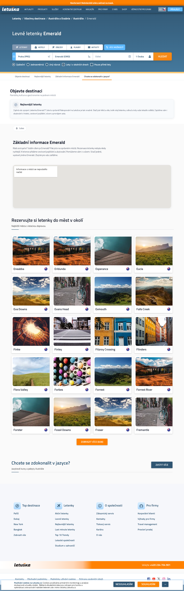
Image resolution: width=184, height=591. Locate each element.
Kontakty (100, 519)
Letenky (16, 18)
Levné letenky (62, 519)
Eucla (139, 269)
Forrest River (144, 390)
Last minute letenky (65, 529)
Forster (18, 430)
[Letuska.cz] (10, 9)
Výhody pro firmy (146, 519)
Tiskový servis (103, 524)
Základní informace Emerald (67, 76)
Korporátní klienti (146, 513)
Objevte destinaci (22, 76)
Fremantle (142, 430)
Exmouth (101, 309)
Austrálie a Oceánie (59, 18)
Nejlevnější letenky (42, 76)
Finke (17, 349)
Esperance (101, 269)
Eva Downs (20, 309)
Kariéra (99, 529)
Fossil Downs (62, 430)
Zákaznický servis (105, 513)
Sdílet (21, 128)
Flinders (141, 349)
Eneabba (19, 269)
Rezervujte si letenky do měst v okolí (47, 220)
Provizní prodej (145, 529)
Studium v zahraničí (65, 545)
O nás (99, 535)
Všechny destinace (34, 18)
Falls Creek (143, 309)
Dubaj (16, 519)
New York (18, 524)
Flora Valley (21, 390)
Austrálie (78, 18)
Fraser (99, 430)
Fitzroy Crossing (105, 349)
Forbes (58, 390)
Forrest (99, 390)
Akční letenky (61, 513)
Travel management (147, 524)
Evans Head (61, 309)
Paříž (16, 513)
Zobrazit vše (20, 535)
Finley (58, 349)
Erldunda (60, 269)
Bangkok (18, 529)
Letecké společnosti (65, 540)
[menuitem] (28, 9)
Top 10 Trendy (62, 535)
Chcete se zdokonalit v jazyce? (97, 76)
